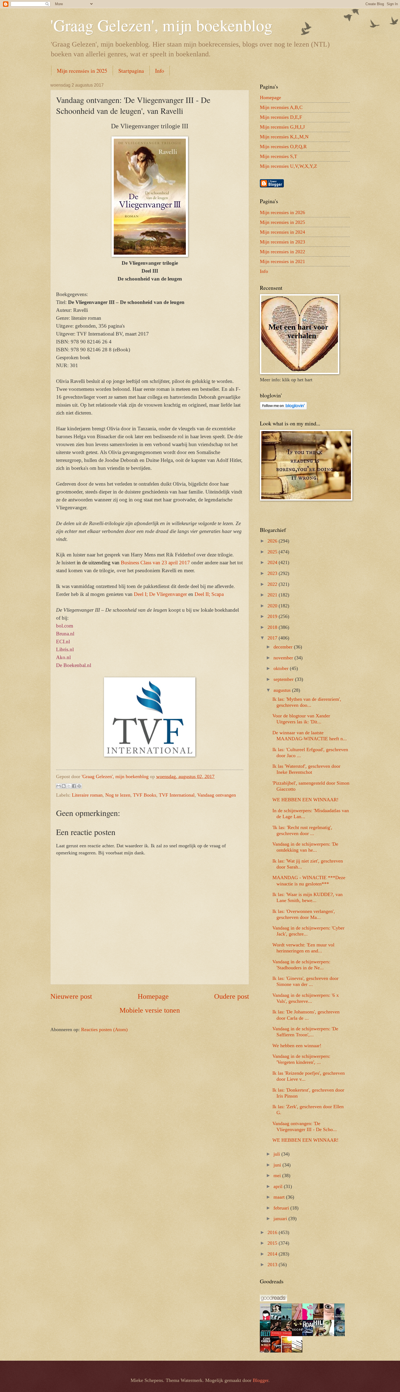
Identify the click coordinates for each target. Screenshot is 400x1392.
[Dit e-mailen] (58, 786)
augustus (282, 690)
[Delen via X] (69, 786)
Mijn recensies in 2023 (282, 242)
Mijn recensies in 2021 (282, 261)
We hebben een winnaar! (296, 1045)
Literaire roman (87, 795)
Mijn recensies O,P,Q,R (283, 146)
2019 (273, 616)
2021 (273, 595)
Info (159, 70)
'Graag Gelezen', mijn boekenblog (161, 25)
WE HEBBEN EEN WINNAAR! (305, 799)
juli (277, 1154)
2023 (273, 573)
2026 (273, 541)
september (284, 679)
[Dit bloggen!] (63, 786)
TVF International (177, 795)
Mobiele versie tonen (149, 1010)
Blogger (260, 1380)
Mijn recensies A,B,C (281, 107)
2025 (273, 552)
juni (277, 1165)
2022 (273, 584)
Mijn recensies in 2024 (282, 232)
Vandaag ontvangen (216, 795)
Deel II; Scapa (209, 594)
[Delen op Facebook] (74, 786)
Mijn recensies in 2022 (282, 251)
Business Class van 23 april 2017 (155, 562)
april (278, 1186)
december (283, 647)
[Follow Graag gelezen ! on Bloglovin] (283, 408)
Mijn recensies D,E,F (281, 117)
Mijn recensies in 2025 (82, 70)
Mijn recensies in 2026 (282, 212)
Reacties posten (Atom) (104, 1029)
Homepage (153, 996)
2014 (273, 1254)
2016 (273, 1232)
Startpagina (131, 70)
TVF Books (144, 795)
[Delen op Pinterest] (79, 786)
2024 (273, 562)
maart (279, 1197)
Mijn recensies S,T (278, 156)
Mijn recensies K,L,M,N (284, 136)
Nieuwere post (71, 996)
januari (280, 1218)
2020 (273, 605)
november (283, 657)
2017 (273, 638)
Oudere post (231, 996)
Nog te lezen (117, 795)
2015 (273, 1243)
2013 (273, 1264)
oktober (281, 668)
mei (277, 1175)
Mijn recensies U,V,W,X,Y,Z (288, 166)
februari (281, 1208)
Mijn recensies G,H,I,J (282, 127)
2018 (273, 627)
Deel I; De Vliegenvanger (160, 594)
